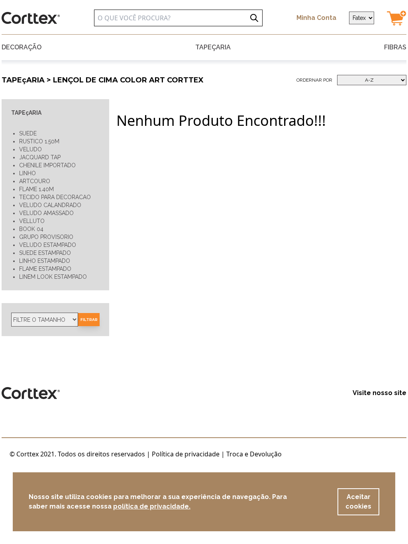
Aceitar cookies (358, 501)
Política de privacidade (186, 454)
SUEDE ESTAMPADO (45, 253)
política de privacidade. (151, 506)
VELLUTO (32, 221)
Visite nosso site (379, 393)
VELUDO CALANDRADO (50, 205)
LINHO (27, 173)
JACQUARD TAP (40, 157)
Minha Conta (316, 18)
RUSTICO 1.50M (39, 141)
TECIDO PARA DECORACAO (55, 197)
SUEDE (28, 133)
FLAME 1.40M (36, 189)
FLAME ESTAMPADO (45, 269)
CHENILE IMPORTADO (47, 165)
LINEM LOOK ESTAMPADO (53, 277)
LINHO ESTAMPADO (44, 261)
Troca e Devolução (254, 454)
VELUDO (30, 149)
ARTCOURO (34, 181)
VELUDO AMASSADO (46, 213)
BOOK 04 (31, 229)
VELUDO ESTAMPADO (47, 245)
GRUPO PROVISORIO (46, 237)
